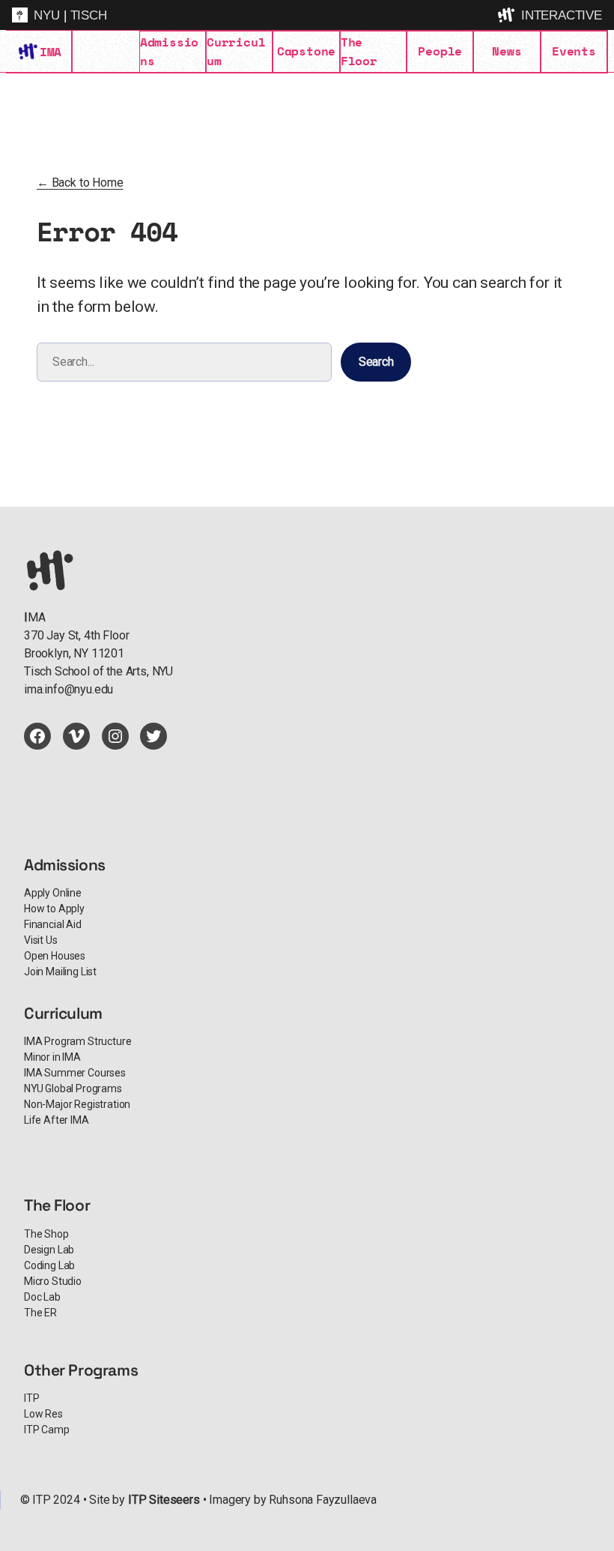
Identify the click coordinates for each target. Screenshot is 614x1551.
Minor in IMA (52, 1057)
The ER (40, 1313)
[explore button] (507, 14)
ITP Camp (47, 1430)
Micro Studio (53, 1281)
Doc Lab (42, 1297)
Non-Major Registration (77, 1104)
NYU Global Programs (73, 1088)
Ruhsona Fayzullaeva (323, 1500)
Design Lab (49, 1250)
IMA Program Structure (77, 1041)
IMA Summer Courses (75, 1073)
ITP (32, 1398)
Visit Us (41, 940)
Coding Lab (49, 1265)
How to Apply (54, 909)
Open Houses (54, 956)
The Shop (46, 1234)
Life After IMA (56, 1120)
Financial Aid (53, 924)
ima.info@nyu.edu (68, 689)
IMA (50, 52)
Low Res (43, 1414)
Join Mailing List (60, 972)
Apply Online (53, 893)
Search (376, 362)
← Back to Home (80, 182)
